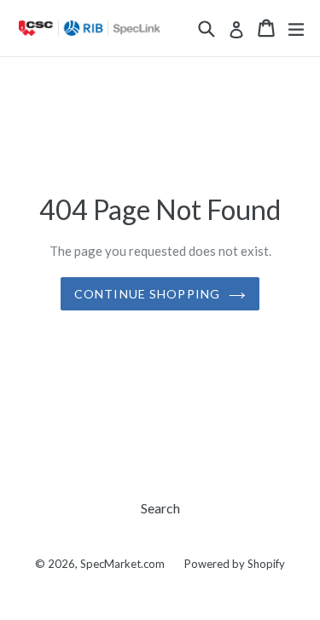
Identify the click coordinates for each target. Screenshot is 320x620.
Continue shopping (147, 294)
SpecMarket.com (122, 564)
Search (160, 508)
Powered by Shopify (234, 564)
